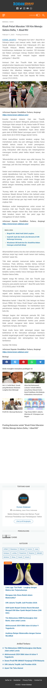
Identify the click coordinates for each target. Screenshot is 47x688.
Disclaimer (17, 680)
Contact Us (38, 680)
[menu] (5, 15)
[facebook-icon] (17, 8)
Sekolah (39, 553)
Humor (29, 549)
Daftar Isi (8, 680)
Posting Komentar (22, 35)
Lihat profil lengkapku (23, 521)
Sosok (20, 557)
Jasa (36, 549)
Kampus (6, 553)
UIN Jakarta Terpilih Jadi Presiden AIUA (21, 603)
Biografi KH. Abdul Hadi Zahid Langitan (20, 233)
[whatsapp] (32, 362)
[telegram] (40, 362)
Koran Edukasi (23, 507)
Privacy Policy (27, 680)
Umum (27, 557)
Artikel (5, 549)
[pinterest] (23, 362)
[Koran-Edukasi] (23, 3)
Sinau (14, 557)
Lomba (14, 553)
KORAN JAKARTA (9, 40)
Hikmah (22, 549)
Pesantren (22, 553)
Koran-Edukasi (27, 684)
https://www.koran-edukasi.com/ (15, 115)
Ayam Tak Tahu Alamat (14, 668)
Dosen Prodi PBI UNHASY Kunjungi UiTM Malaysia (24, 661)
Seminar (6, 557)
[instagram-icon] (24, 8)
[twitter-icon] (21, 8)
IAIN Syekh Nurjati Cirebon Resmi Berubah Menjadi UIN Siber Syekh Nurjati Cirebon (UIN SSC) (23, 610)
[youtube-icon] (28, 8)
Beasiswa (13, 549)
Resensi (31, 553)
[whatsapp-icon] (31, 8)
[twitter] (15, 362)
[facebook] (6, 362)
